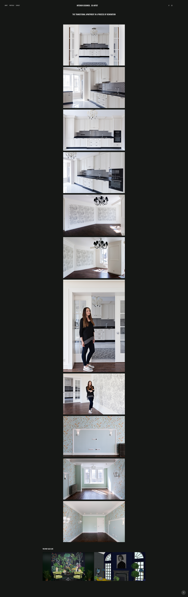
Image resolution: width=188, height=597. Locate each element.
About (6, 5)
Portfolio (11, 5)
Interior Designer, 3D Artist (86, 5)
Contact (18, 5)
